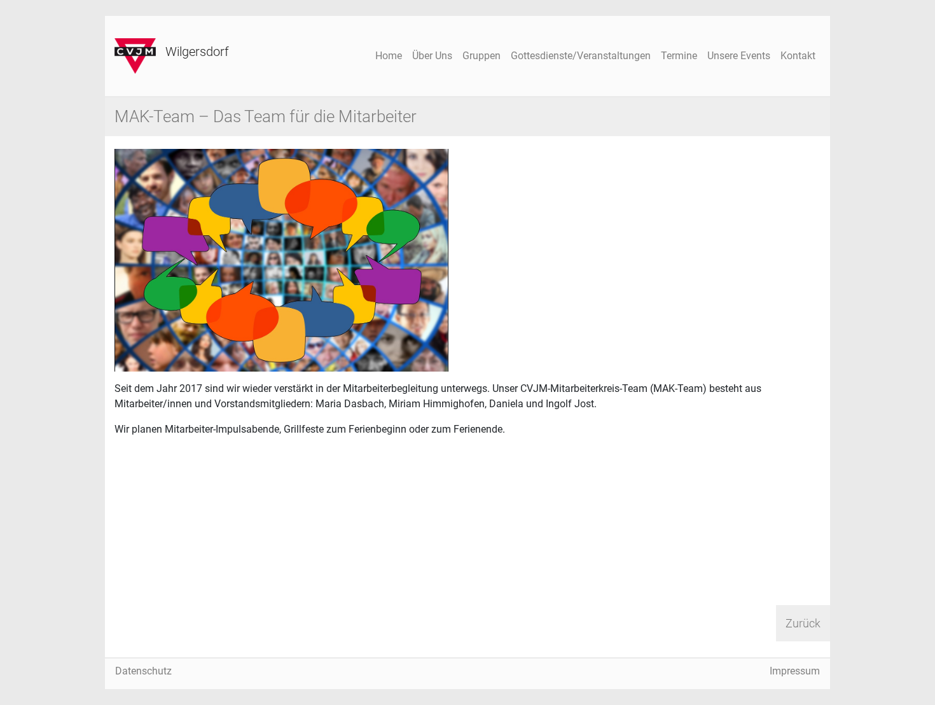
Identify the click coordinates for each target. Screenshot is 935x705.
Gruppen (481, 56)
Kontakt (797, 56)
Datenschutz (143, 671)
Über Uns (432, 56)
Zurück (803, 623)
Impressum (795, 671)
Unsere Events (738, 56)
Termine (679, 56)
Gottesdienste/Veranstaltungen (581, 56)
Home (388, 56)
